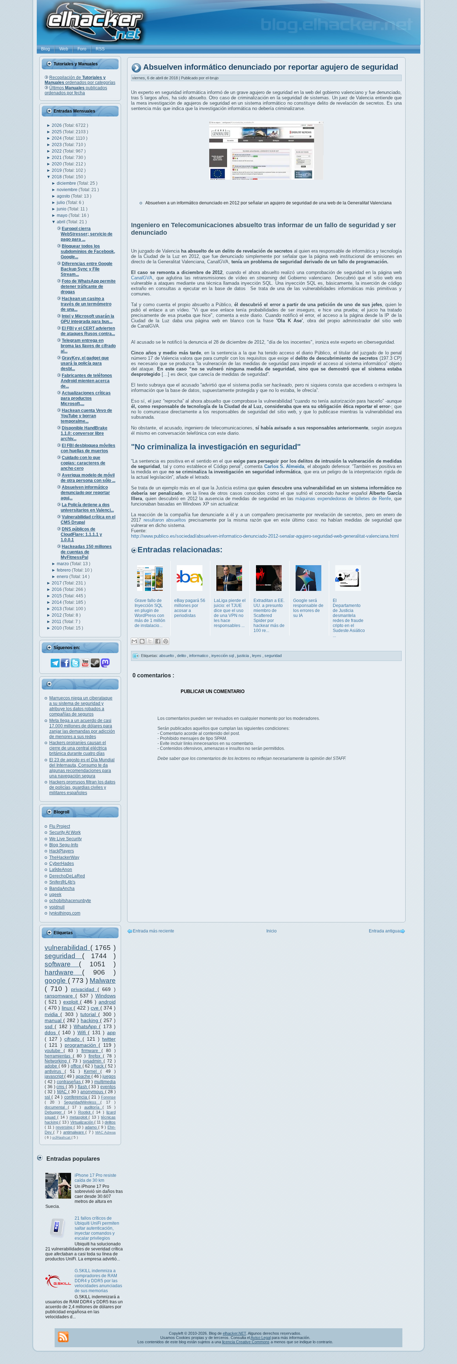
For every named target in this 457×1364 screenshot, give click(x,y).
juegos (109, 1076)
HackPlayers (61, 850)
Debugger (54, 1112)
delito (182, 655)
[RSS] (63, 1337)
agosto (64, 196)
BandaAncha (62, 888)
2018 (57, 176)
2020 (57, 163)
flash (83, 1086)
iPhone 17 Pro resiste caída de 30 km (95, 1178)
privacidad (84, 989)
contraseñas (69, 1081)
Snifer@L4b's (62, 882)
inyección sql (223, 655)
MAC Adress (105, 1132)
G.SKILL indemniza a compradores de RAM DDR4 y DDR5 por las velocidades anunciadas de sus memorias (98, 1280)
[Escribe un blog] (142, 641)
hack (99, 1066)
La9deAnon (60, 869)
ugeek (55, 894)
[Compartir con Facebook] (157, 641)
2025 (57, 131)
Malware (103, 980)
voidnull (57, 907)
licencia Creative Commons (246, 1342)
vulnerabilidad (67, 947)
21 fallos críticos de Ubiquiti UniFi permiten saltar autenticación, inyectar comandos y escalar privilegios (97, 1228)
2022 (57, 151)
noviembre (68, 189)
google (56, 980)
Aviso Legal (261, 1337)
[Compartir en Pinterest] (165, 641)
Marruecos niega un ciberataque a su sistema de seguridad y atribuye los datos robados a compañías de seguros (80, 706)
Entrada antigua (384, 931)
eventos (108, 1086)
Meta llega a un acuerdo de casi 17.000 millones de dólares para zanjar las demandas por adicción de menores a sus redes (82, 728)
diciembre (67, 183)
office (76, 1066)
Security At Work (65, 832)
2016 (57, 589)
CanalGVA (141, 277)
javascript (54, 1076)
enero (63, 576)
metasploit (79, 1117)
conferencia (76, 1097)
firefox (96, 1056)
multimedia (105, 1081)
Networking (57, 1061)
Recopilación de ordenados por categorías (80, 80)
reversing (65, 1127)
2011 (57, 621)
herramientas (59, 1056)
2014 (57, 602)
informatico (199, 655)
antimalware (74, 1132)
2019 (57, 170)
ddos (51, 1032)
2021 (57, 157)
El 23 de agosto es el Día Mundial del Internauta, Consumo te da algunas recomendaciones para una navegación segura (82, 767)
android (107, 1002)
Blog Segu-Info (63, 844)
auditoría (93, 1107)
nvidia (52, 1014)
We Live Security (65, 838)
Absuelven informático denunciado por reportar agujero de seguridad (270, 67)
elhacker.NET (234, 1333)
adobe (52, 1066)
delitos (110, 1122)
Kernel (92, 1071)
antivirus (55, 1071)
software (62, 964)
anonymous (92, 1091)
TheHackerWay (64, 857)
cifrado (73, 1039)
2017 (57, 583)
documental (56, 1107)
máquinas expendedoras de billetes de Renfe (343, 498)
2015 (57, 595)
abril (61, 221)
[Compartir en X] (150, 641)
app (111, 1032)
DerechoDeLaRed (67, 875)
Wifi (82, 1032)
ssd (50, 1026)
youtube (54, 1050)
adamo (91, 1127)
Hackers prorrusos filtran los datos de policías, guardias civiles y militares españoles (82, 787)
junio (62, 208)
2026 (57, 125)
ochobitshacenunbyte (70, 900)
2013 (57, 608)
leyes (257, 655)
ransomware (60, 996)
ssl (48, 1097)
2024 (57, 138)
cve (95, 1008)
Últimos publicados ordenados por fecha (76, 90)
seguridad (63, 956)
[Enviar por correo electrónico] (134, 641)
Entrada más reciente (153, 931)
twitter (109, 1039)
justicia (243, 655)
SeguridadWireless (82, 1102)
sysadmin (93, 1061)
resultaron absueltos (165, 520)
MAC (62, 1091)
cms (61, 1086)
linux (68, 1008)
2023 (57, 144)
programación (82, 1045)
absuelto (167, 655)
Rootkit (85, 1112)
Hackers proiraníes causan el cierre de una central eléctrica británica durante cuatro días (78, 748)
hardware (63, 972)
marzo (63, 563)
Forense (108, 1097)
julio (61, 202)
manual (54, 1020)
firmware (91, 1050)
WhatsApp (86, 1026)
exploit (71, 1002)
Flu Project (59, 826)
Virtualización (82, 1122)
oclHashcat (61, 1137)
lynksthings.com (64, 913)
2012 (57, 615)
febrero (64, 570)
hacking (90, 1020)
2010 (57, 628)
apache (83, 1076)
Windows (105, 996)
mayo (63, 215)
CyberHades (61, 863)
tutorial (89, 1014)
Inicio (271, 931)
